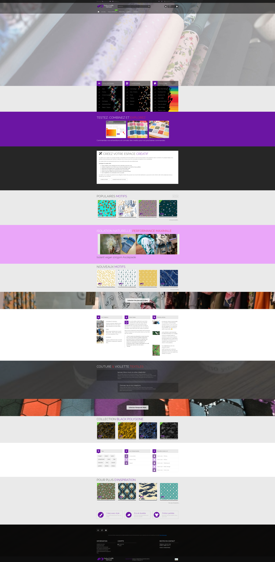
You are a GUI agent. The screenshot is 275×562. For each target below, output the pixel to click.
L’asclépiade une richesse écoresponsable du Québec (170, 333)
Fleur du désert (162, 104)
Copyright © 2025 (128, 558)
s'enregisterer (104, 179)
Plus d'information (163, 535)
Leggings (108, 337)
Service (129, 11)
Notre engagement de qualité (104, 551)
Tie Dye (104, 92)
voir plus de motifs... (173, 220)
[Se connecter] (165, 6)
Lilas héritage (161, 107)
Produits (121, 11)
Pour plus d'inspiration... (174, 503)
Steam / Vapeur (106, 107)
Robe (107, 329)
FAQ (97, 552)
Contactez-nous (100, 545)
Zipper (131, 463)
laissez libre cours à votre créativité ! (132, 372)
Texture (132, 98)
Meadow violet (162, 110)
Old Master (105, 101)
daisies (106, 466)
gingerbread (101, 459)
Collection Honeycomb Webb (137, 407)
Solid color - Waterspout (163, 463)
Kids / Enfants (133, 92)
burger (100, 456)
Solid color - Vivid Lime (163, 470)
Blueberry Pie (161, 95)
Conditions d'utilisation (102, 550)
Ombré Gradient (106, 95)
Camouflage (133, 89)
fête (114, 459)
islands (113, 462)
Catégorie (135, 83)
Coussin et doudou (111, 321)
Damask (132, 101)
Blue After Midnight (163, 89)
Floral (131, 95)
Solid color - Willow (162, 459)
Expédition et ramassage (102, 547)
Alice (103, 89)
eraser (106, 456)
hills (107, 462)
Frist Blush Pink (162, 92)
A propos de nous (101, 544)
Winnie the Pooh (106, 104)
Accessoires (132, 456)
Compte (167, 1)
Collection (108, 83)
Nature (132, 104)
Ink (103, 98)
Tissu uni (163, 83)
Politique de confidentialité (103, 548)
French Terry (132, 459)
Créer (120, 545)
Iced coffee (161, 98)
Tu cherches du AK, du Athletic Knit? (168, 346)
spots (112, 456)
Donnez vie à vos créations (130, 385)
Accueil (103, 11)
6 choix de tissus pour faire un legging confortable (169, 322)
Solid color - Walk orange (163, 466)
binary (113, 466)
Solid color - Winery (162, 456)
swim (109, 459)
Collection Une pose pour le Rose (137, 300)
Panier (170, 6)
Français (174, 1)
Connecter (121, 544)
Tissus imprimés (112, 11)
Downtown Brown (162, 101)
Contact (135, 11)
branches (100, 462)
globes (100, 466)
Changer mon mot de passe (119, 179)
